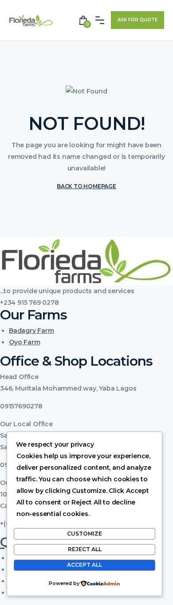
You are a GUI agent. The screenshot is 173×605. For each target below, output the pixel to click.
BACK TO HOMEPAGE (86, 186)
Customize (84, 533)
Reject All (85, 549)
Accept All (84, 564)
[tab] (86, 377)
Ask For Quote (137, 20)
